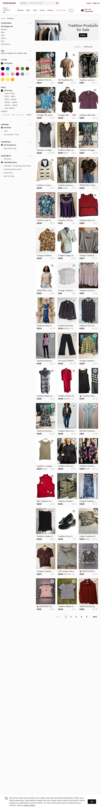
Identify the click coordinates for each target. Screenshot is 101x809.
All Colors (8, 63)
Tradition (10, 18)
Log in (89, 3)
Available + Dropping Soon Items (17, 166)
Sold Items (8, 173)
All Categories (7, 26)
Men (28, 10)
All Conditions (10, 145)
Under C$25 (9, 93)
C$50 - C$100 (10, 99)
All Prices (8, 90)
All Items (7, 127)
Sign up (96, 3)
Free (6, 131)
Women (20, 10)
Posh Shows (61, 10)
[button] (24, 3)
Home (42, 10)
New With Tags (10, 148)
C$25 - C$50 (9, 96)
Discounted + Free (11, 134)
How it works (71, 10)
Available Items (10, 162)
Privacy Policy (29, 805)
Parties (50, 10)
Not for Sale (9, 176)
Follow (83, 35)
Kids (35, 10)
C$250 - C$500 (11, 105)
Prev (58, 617)
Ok (92, 801)
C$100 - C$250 (10, 102)
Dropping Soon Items (13, 169)
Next (95, 617)
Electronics (5, 44)
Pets (3, 41)
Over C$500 (9, 108)
